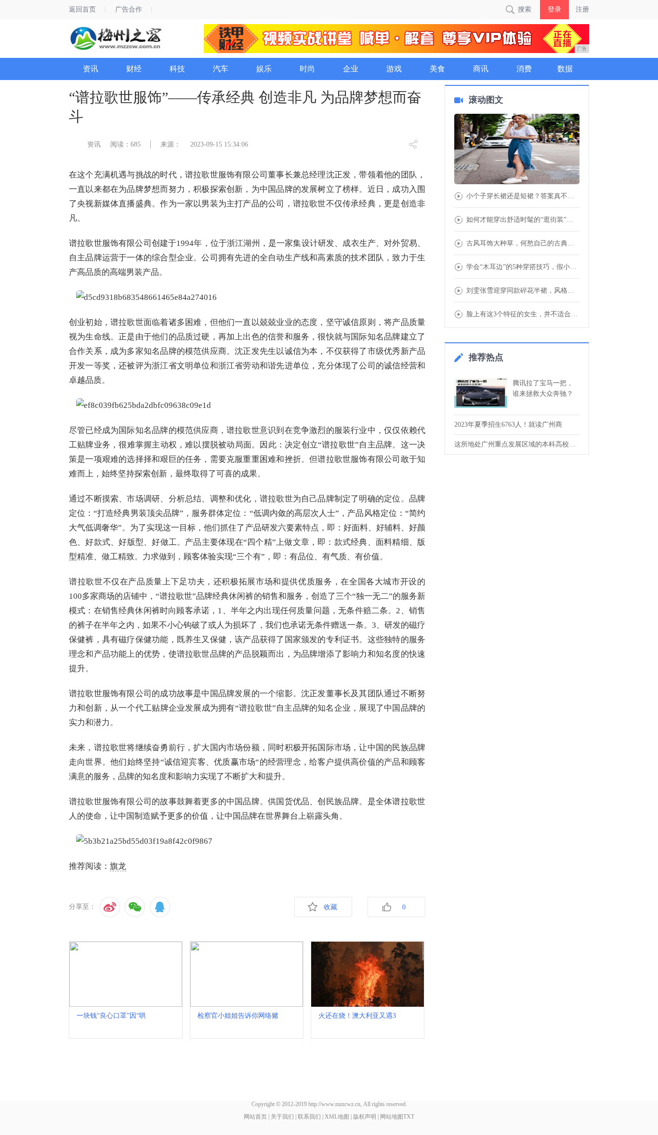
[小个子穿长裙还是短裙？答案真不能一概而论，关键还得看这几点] (516, 150)
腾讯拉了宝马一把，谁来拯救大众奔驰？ (543, 388)
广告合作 (128, 9)
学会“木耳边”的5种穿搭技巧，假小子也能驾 (522, 267)
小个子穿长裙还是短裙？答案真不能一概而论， (522, 196)
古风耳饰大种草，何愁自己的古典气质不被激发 (522, 243)
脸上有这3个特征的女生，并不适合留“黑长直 (522, 314)
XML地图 (337, 1116)
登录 (554, 9)
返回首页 (82, 9)
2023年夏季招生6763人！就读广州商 (508, 424)
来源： (170, 144)
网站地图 (391, 1116)
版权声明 (364, 1116)
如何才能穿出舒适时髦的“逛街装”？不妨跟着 (522, 219)
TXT (408, 1116)
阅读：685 (125, 144)
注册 (582, 9)
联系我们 (309, 1116)
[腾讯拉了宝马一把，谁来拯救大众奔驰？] (480, 393)
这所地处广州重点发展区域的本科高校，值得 (516, 444)
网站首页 (255, 1116)
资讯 (94, 144)
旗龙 (118, 866)
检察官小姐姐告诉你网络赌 (237, 1015)
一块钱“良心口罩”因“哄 (111, 1015)
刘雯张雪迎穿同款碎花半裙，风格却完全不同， (522, 290)
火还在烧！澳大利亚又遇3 (357, 1015)
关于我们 (282, 1116)
